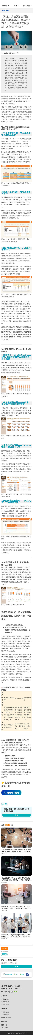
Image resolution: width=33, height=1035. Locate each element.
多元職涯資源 (5, 1004)
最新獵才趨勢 (5, 1015)
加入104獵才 (4, 1027)
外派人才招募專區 (6, 1017)
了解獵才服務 (5, 1012)
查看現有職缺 (5, 999)
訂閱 (16, 966)
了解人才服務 (5, 1002)
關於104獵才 (4, 1025)
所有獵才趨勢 (5, 10)
